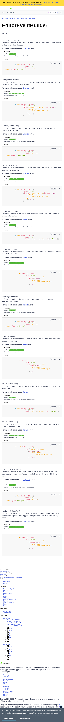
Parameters (7, 51)
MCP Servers (4, 577)
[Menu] (3, 12)
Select (25, 305)
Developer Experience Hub (11, 589)
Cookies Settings (24, 719)
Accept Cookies (8, 719)
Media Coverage (8, 681)
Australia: (15, 626)
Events (5, 604)
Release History (8, 593)
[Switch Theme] (61, 12)
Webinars (6, 598)
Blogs (5, 596)
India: (14, 623)
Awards (5, 678)
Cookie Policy (45, 713)
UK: (13, 621)
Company (6, 675)
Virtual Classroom (8, 602)
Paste (25, 219)
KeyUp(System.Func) (10, 422)
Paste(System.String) (10, 211)
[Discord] (8, 641)
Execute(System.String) (11, 126)
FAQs (5, 605)
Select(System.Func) (10, 336)
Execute (26, 134)
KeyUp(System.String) (10, 384)
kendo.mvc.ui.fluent (17, 18)
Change (26, 48)
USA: (13, 620)
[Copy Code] (59, 63)
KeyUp (25, 392)
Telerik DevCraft (5, 571)
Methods (6, 33)
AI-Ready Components (15, 577)
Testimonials (7, 612)
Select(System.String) (10, 297)
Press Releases (8, 679)
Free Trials (6, 581)
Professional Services (9, 599)
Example (6, 59)
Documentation (7, 592)
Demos (5, 590)
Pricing (5, 583)
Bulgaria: (14, 624)
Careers (5, 682)
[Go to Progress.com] (5, 664)
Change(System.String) (10, 40)
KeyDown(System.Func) (11, 511)
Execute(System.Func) (10, 165)
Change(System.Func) (10, 80)
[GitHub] (8, 639)
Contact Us (6, 618)
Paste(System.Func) (9, 249)
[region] (32, 715)
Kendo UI (3, 574)
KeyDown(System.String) (11, 469)
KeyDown (26, 480)
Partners (5, 601)
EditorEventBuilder (29, 18)
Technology (6, 676)
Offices (5, 684)
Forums (5, 595)
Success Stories (8, 611)
